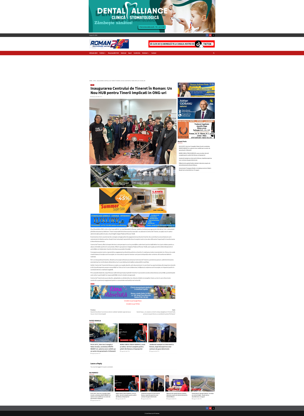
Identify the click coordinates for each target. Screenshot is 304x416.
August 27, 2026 (171, 399)
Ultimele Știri (93, 53)
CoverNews (148, 413)
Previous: (110, 312)
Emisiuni (145, 53)
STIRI (92, 85)
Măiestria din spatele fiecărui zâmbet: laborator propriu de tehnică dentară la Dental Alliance (194, 164)
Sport (130, 53)
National (123, 53)
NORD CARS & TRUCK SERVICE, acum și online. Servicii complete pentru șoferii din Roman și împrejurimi (132, 346)
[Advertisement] (152, 67)
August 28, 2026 (95, 353)
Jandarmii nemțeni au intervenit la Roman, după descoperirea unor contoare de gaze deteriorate (161, 346)
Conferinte (137, 53)
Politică (102, 53)
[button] (214, 53)
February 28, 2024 (96, 96)
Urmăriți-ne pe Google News (133, 301)
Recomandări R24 (113, 53)
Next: (156, 312)
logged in (99, 367)
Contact (153, 53)
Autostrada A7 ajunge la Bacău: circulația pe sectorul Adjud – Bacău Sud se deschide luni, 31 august (195, 169)
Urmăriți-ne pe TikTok (133, 304)
